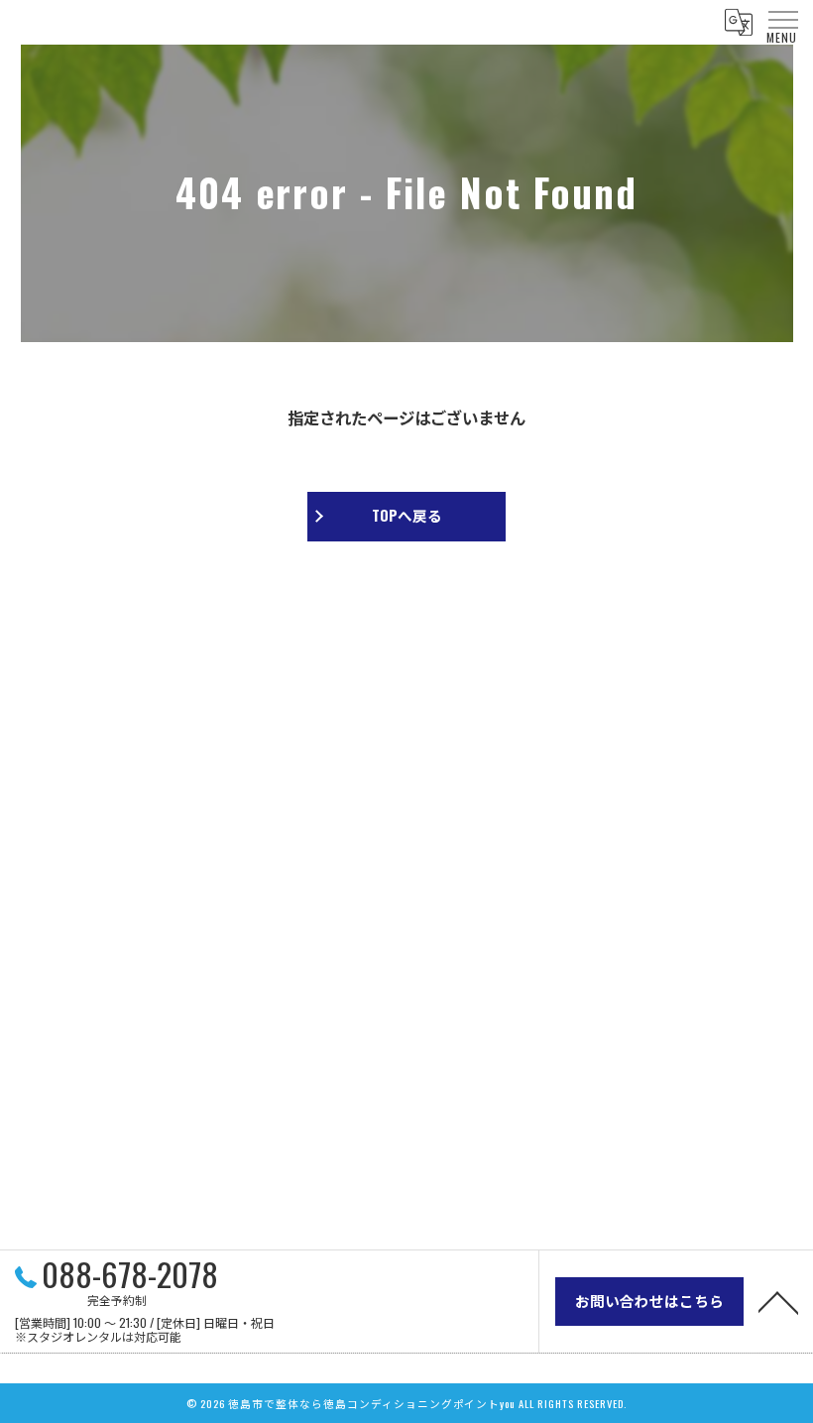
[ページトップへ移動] (778, 1301)
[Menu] (782, 20)
